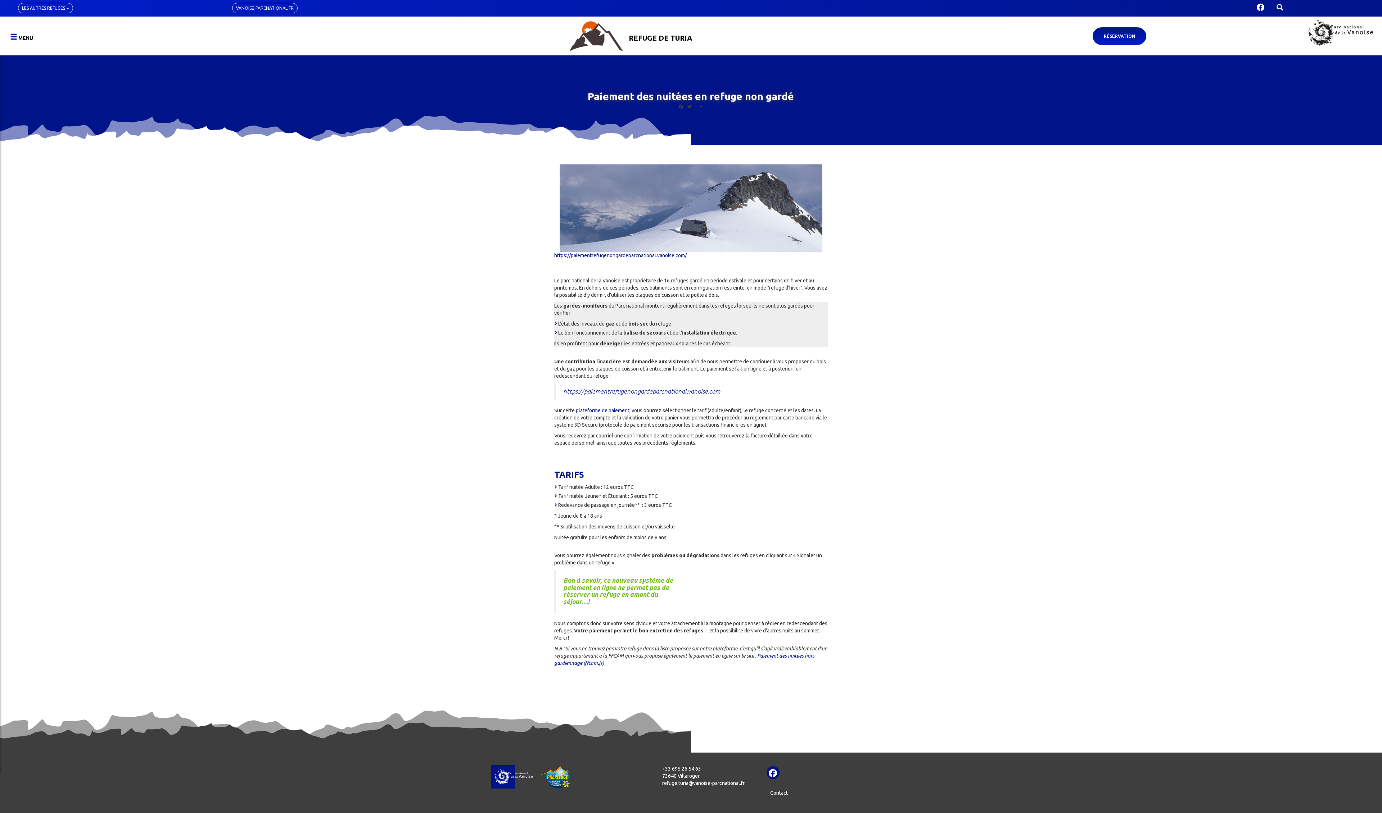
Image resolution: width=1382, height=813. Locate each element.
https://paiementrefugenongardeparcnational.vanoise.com (641, 391)
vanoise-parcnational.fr (265, 8)
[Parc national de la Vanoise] (1341, 33)
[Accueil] (596, 35)
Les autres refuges (44, 8)
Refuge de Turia (660, 38)
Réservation (1119, 36)
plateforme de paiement (602, 410)
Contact (779, 793)
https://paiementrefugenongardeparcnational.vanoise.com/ (620, 255)
